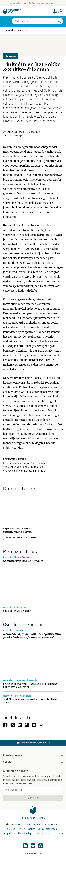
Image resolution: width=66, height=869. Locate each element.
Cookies (31, 829)
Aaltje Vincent (23, 95)
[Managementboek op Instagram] (40, 845)
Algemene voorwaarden (45, 824)
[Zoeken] (59, 21)
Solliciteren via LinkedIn (44, 406)
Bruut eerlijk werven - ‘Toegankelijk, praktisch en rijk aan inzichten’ (32, 635)
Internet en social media (16, 30)
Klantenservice (12, 755)
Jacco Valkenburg (47, 95)
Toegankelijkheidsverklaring (17, 833)
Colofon (11, 829)
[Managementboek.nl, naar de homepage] (12, 13)
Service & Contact (42, 833)
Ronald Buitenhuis (15, 132)
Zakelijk (8, 762)
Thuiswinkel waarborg (20, 824)
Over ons (58, 833)
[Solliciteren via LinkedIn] (14, 508)
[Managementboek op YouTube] (33, 845)
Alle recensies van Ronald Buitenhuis (24, 470)
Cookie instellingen (47, 829)
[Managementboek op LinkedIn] (25, 845)
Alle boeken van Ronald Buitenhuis (23, 466)
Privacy (21, 829)
